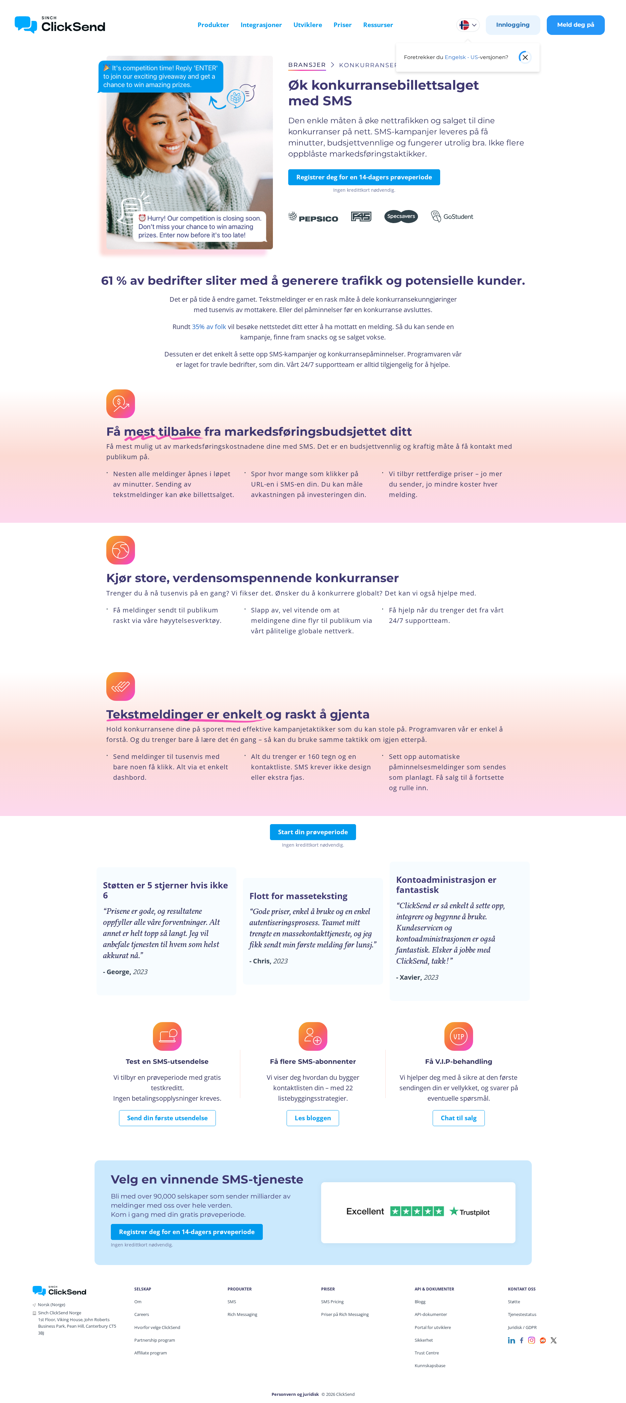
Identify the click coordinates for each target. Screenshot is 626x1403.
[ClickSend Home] (59, 1290)
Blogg (420, 1302)
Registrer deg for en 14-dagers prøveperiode (364, 177)
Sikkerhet (424, 1340)
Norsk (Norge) (51, 1304)
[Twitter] (554, 1340)
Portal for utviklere (433, 1327)
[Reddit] (543, 1340)
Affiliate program (150, 1353)
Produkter (213, 25)
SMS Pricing (332, 1302)
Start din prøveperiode (313, 832)
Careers (141, 1314)
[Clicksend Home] (60, 25)
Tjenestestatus (522, 1314)
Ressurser (378, 25)
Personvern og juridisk (295, 1394)
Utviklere (307, 25)
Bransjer (307, 64)
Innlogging (513, 24)
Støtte (514, 1302)
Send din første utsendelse (167, 1118)
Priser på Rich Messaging (345, 1314)
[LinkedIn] (511, 1340)
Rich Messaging (242, 1314)
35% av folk (209, 326)
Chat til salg (459, 1118)
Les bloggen (313, 1118)
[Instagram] (531, 1340)
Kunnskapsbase (430, 1365)
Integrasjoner (261, 25)
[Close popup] (525, 57)
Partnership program (154, 1340)
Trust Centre (427, 1353)
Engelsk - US (461, 57)
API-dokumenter (431, 1314)
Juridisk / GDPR (522, 1327)
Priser (343, 25)
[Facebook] (521, 1340)
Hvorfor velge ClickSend (157, 1327)
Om (138, 1302)
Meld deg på (575, 24)
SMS (232, 1302)
